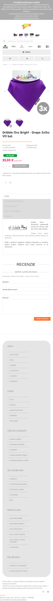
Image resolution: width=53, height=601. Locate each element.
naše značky (14, 355)
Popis (6, 196)
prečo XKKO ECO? (16, 529)
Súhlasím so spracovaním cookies (26, 16)
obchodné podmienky (17, 444)
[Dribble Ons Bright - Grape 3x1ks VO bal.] (26, 91)
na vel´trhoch (14, 371)
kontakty (12, 405)
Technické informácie (14, 201)
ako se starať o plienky (17, 534)
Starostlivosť (11, 206)
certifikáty (13, 365)
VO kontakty (14, 495)
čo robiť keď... (14, 547)
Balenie (8, 216)
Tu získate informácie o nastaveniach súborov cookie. (26, 14)
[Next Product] (49, 132)
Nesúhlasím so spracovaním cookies (26, 18)
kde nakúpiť (14, 421)
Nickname (5, 282)
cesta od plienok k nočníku (19, 571)
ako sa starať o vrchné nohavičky (17, 541)
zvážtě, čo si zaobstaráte (18, 566)
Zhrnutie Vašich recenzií (9, 289)
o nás (12, 399)
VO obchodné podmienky (18, 484)
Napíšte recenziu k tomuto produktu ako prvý (17, 142)
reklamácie (13, 450)
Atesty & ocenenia (13, 211)
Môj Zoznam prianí (11, 58)
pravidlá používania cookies (19, 460)
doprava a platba (15, 439)
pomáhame (14, 381)
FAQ (11, 500)
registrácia (13, 479)
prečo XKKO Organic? (17, 524)
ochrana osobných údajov (18, 455)
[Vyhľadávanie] (4, 41)
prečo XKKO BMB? (16, 518)
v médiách (13, 376)
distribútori (13, 415)
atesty (12, 360)
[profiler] (2, 595)
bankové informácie (16, 410)
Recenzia (5, 297)
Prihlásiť (43, 58)
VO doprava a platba (17, 489)
